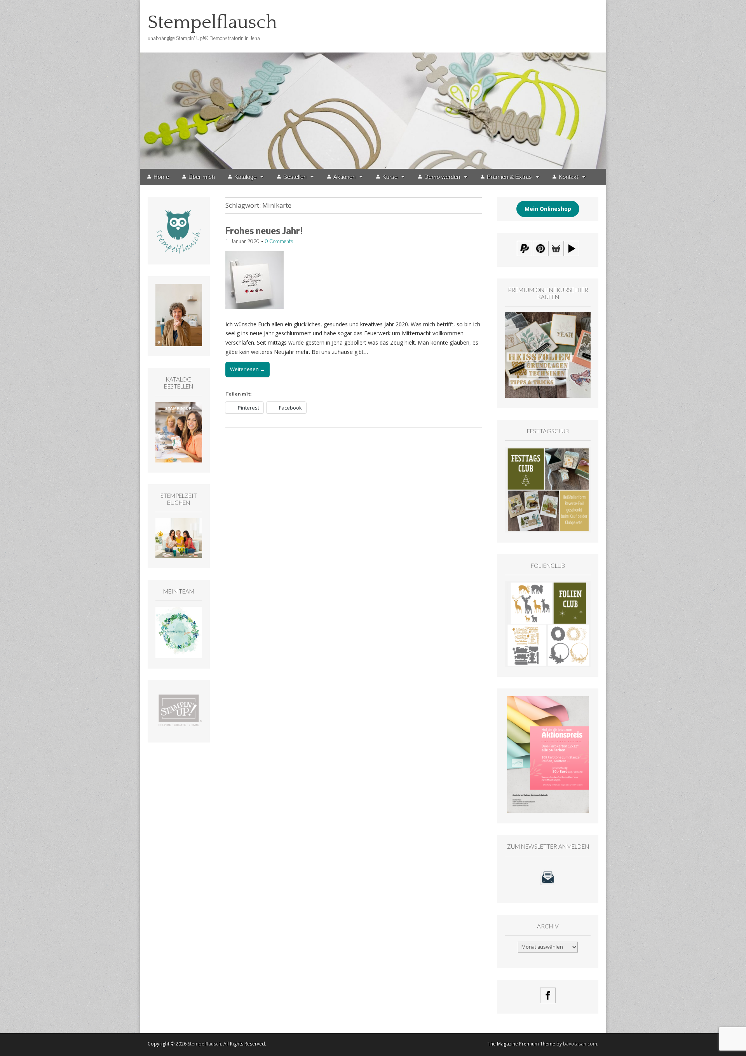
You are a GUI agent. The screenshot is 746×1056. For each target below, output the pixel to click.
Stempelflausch (212, 22)
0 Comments (279, 241)
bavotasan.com (580, 1043)
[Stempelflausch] (373, 84)
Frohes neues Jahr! (264, 230)
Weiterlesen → (247, 369)
